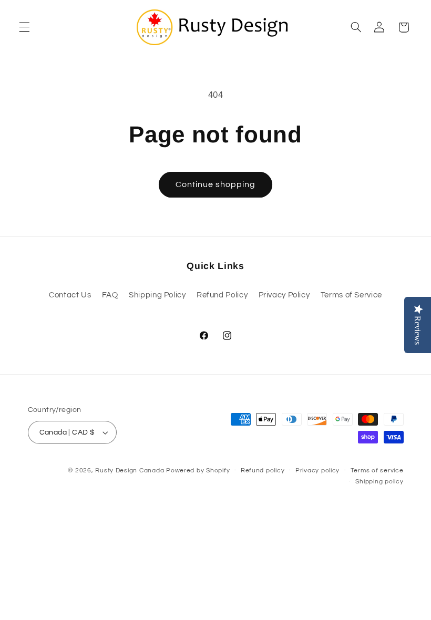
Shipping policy (379, 481)
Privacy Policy (284, 295)
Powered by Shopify (198, 470)
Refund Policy (222, 295)
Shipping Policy (157, 295)
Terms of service (377, 470)
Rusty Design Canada (130, 470)
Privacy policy (317, 470)
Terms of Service (351, 295)
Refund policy (263, 470)
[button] (23, 27)
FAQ (110, 295)
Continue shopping (216, 184)
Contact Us (70, 295)
